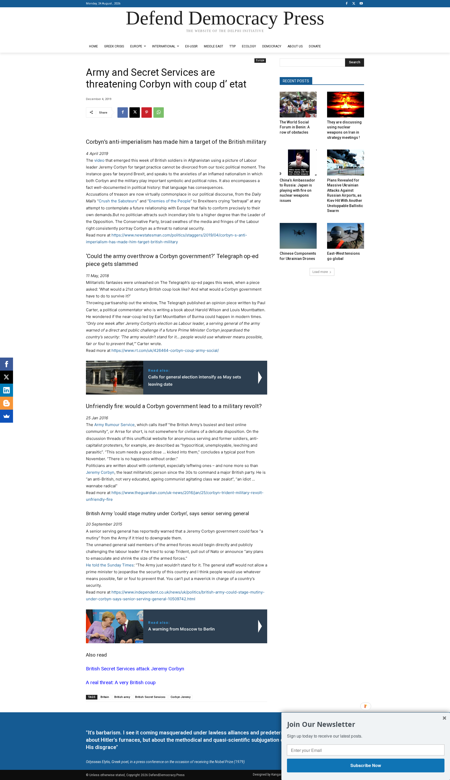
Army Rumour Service (114, 424)
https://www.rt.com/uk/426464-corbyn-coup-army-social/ (165, 350)
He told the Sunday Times (110, 565)
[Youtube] (361, 4)
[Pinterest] (146, 112)
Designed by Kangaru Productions (106, 36)
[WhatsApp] (158, 112)
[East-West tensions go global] (345, 236)
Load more (320, 272)
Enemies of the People (170, 200)
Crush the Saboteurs (118, 200)
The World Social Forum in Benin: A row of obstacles (295, 127)
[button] (366, 724)
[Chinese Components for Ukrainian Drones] (298, 236)
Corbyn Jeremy (180, 697)
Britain (105, 697)
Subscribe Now (365, 765)
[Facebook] (347, 4)
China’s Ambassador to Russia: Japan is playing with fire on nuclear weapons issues (297, 190)
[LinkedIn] (6, 390)
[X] (354, 4)
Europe (260, 60)
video (99, 160)
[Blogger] (6, 403)
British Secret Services (150, 697)
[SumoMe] (6, 416)
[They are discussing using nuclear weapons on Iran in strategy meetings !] (345, 104)
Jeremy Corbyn (100, 472)
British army (122, 697)
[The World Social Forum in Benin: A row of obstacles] (298, 104)
